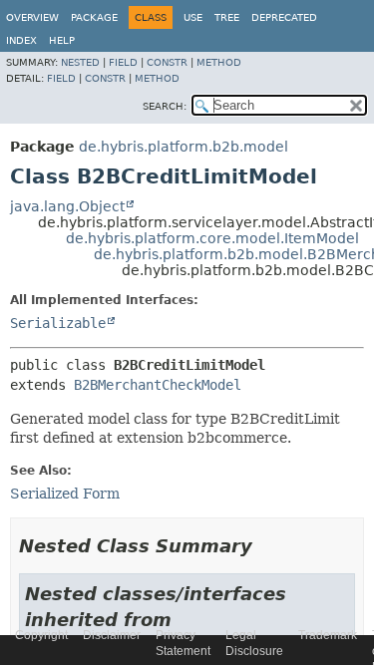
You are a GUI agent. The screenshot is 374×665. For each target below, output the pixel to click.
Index (21, 40)
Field (123, 62)
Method (218, 62)
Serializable (58, 323)
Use (193, 17)
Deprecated (284, 17)
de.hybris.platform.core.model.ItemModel (212, 238)
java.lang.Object (67, 206)
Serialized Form (65, 493)
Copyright (41, 635)
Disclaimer (112, 635)
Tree (226, 17)
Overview (32, 17)
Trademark (327, 635)
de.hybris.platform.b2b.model (183, 147)
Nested (80, 62)
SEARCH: (165, 106)
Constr (167, 62)
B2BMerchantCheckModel (157, 385)
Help (62, 40)
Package (94, 17)
